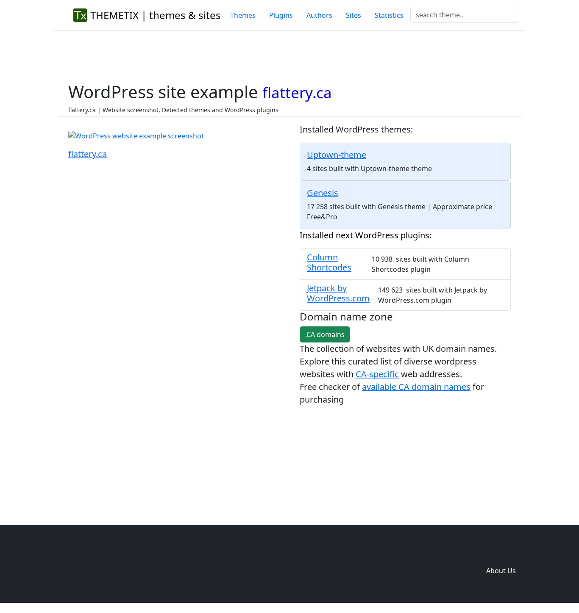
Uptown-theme (336, 154)
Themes (243, 15)
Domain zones (499, 553)
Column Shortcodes (329, 262)
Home (375, 553)
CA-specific (377, 374)
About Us (501, 570)
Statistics (389, 15)
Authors (319, 15)
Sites (353, 15)
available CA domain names (416, 386)
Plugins (281, 15)
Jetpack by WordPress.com (338, 293)
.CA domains (325, 334)
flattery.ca (87, 154)
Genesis (322, 193)
